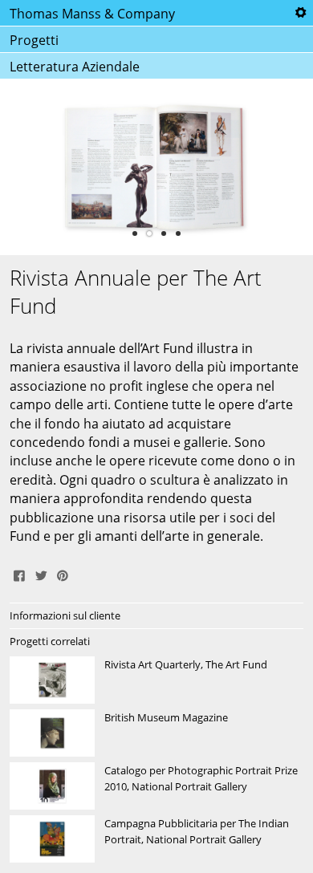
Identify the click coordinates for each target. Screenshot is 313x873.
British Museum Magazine (156, 733)
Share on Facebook (19, 573)
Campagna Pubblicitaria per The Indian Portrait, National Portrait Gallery (156, 839)
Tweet (41, 573)
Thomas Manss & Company (92, 13)
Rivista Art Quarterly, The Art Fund (156, 680)
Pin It (62, 573)
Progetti (34, 40)
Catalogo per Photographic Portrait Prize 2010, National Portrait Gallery (156, 786)
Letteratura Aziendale (75, 66)
